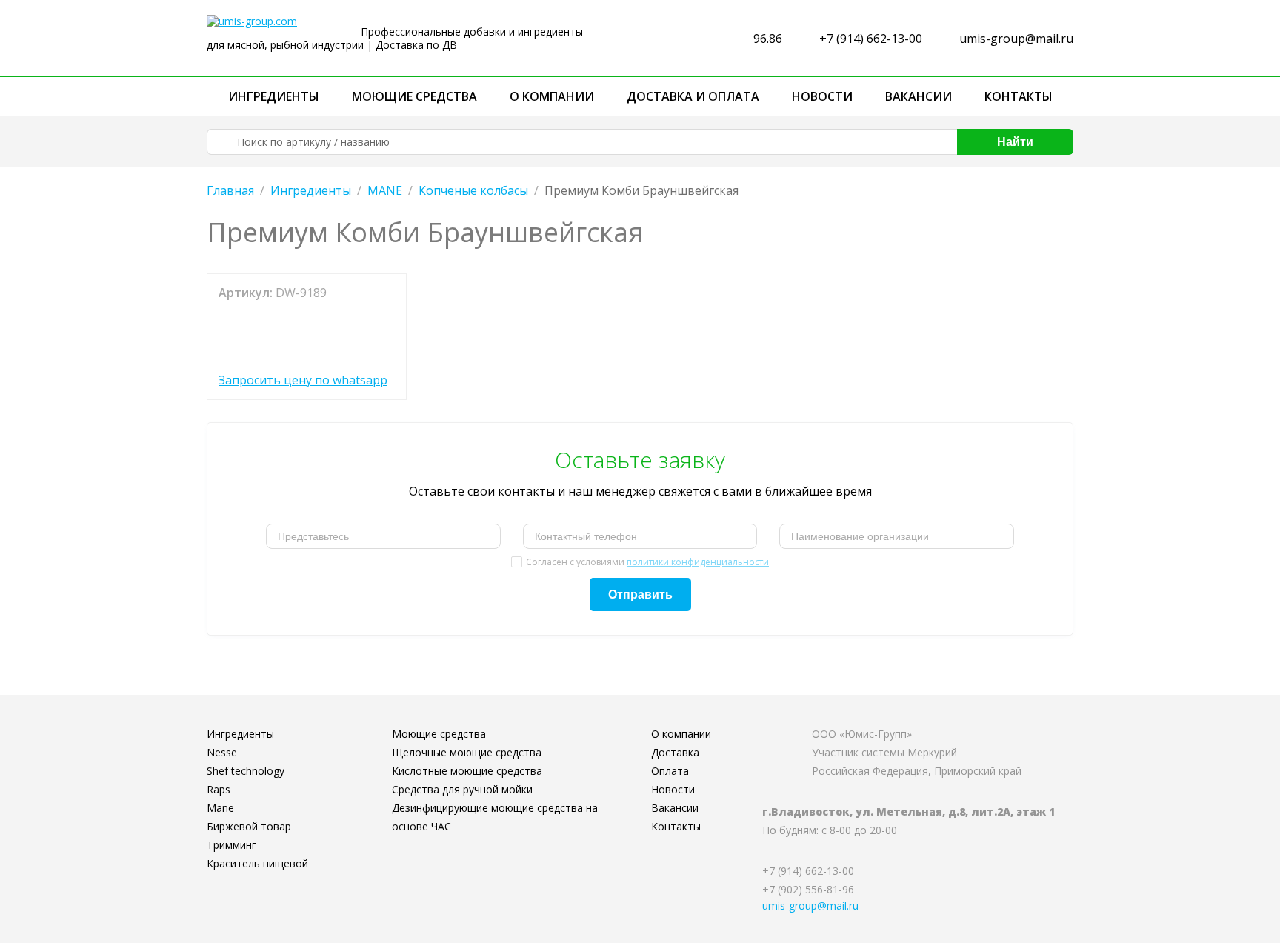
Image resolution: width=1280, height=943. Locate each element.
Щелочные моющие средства (466, 752)
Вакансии (918, 96)
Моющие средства (414, 96)
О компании (552, 96)
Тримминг (231, 845)
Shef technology (245, 771)
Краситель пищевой (257, 863)
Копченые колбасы (473, 190)
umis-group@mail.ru (1016, 38)
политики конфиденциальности (698, 562)
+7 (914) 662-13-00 (870, 38)
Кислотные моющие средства (467, 771)
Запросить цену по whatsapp (303, 380)
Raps (218, 789)
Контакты (1018, 96)
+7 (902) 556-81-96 (808, 889)
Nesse (222, 752)
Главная (230, 190)
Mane (220, 808)
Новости (822, 96)
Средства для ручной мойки (462, 789)
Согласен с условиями (647, 561)
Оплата (670, 771)
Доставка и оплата (693, 96)
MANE (384, 190)
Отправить (640, 594)
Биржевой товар (249, 826)
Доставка (675, 752)
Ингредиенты (273, 96)
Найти (1015, 142)
